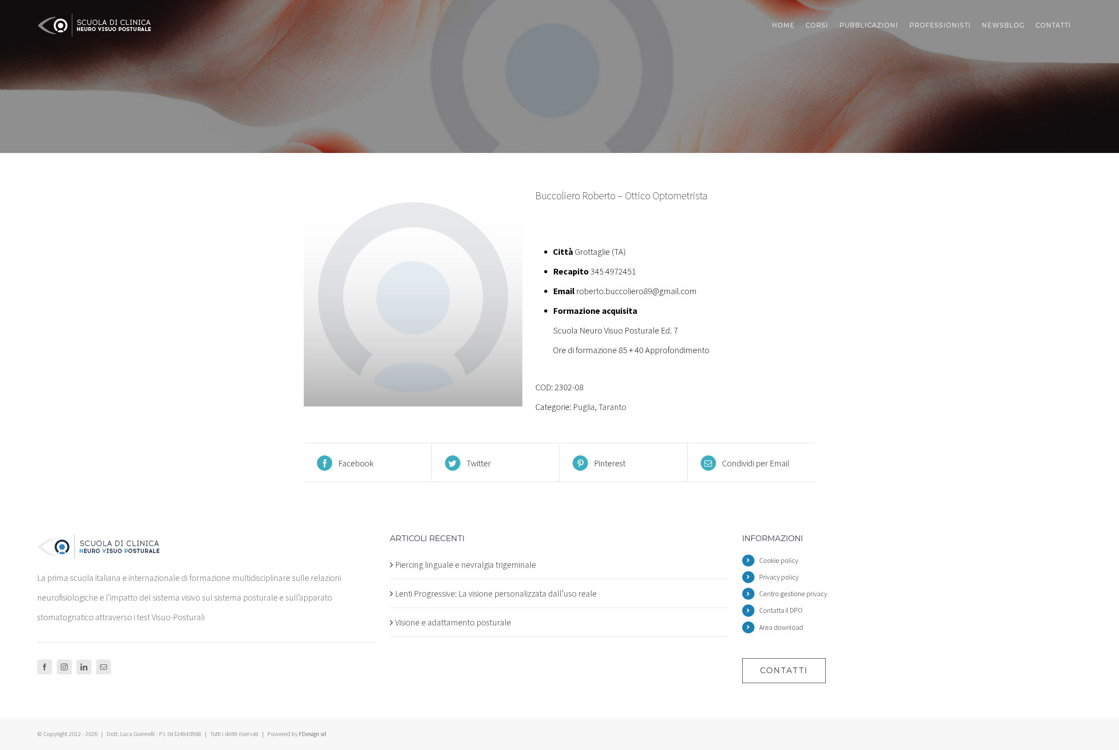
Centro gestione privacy (793, 593)
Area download (781, 627)
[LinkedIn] (83, 667)
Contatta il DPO (781, 610)
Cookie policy (778, 560)
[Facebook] (44, 667)
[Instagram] (64, 667)
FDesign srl (312, 734)
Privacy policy (779, 577)
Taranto (612, 406)
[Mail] (103, 667)
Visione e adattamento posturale (453, 622)
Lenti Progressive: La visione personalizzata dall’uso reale (496, 593)
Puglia (584, 406)
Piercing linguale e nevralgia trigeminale (465, 564)
